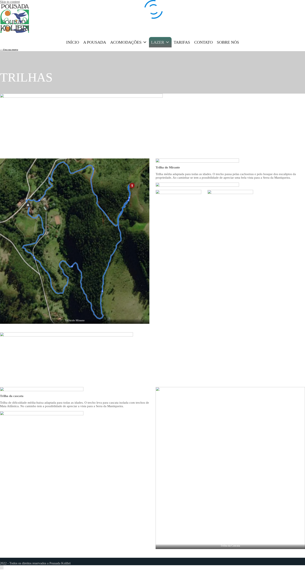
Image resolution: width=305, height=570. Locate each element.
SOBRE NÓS (228, 42)
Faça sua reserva (10, 49)
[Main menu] (1, 50)
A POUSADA (94, 42)
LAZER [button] (157, 42)
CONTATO (203, 42)
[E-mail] (3, 559)
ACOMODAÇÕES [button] (126, 42)
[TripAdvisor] (1, 559)
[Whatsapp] (6, 559)
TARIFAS (182, 42)
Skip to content (10, 2)
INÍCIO (72, 42)
